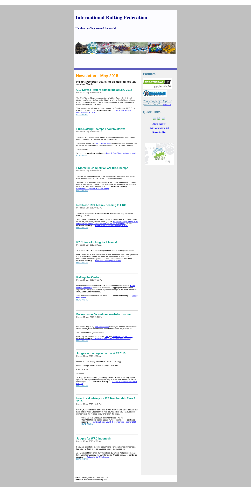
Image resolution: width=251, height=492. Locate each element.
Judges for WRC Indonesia (98, 457)
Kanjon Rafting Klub (102, 143)
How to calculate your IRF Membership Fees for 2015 (114, 422)
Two (114, 337)
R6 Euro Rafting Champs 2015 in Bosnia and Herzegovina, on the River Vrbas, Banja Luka (107, 222)
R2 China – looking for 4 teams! (108, 261)
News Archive (159, 132)
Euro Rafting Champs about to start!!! (121, 153)
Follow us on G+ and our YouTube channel (112, 339)
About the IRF (159, 124)
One (107, 337)
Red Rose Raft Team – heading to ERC (111, 226)
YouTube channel (102, 327)
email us (167, 104)
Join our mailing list (159, 128)
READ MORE (82, 114)
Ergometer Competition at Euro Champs (92, 188)
